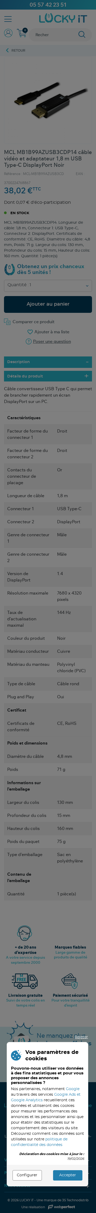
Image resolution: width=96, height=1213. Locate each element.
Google (72, 1089)
